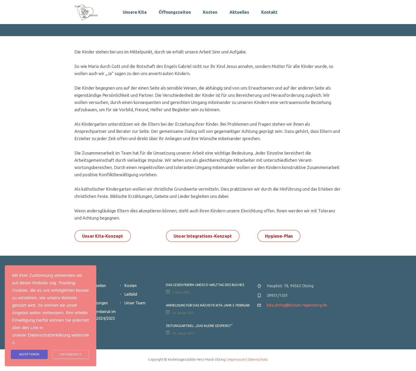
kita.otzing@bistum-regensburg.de (297, 305)
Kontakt (269, 12)
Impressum (236, 359)
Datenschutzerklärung (49, 335)
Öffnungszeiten (175, 12)
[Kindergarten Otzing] (86, 12)
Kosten (210, 12)
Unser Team (134, 303)
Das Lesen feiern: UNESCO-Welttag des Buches (205, 285)
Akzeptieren (29, 354)
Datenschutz (258, 359)
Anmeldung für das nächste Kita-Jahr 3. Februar (208, 305)
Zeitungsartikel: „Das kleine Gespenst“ (199, 326)
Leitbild (130, 294)
